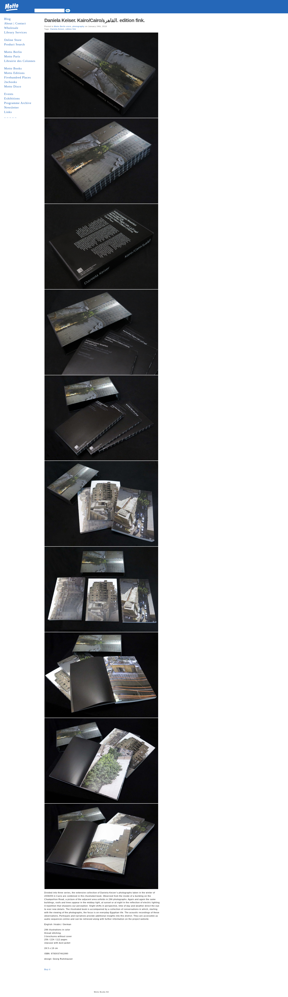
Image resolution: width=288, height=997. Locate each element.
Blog (7, 19)
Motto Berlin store (62, 26)
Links (8, 112)
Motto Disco (12, 86)
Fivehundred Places (17, 77)
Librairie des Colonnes (19, 61)
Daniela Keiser (57, 29)
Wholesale (11, 28)
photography (78, 26)
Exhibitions (12, 98)
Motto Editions (14, 73)
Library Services (15, 32)
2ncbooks (10, 82)
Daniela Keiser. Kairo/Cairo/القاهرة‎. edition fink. (94, 20)
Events (8, 94)
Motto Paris (12, 56)
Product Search (14, 44)
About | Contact (15, 23)
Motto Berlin (13, 52)
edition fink (71, 29)
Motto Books (13, 68)
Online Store (13, 40)
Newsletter (11, 107)
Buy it (47, 969)
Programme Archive (17, 103)
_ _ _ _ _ (10, 116)
